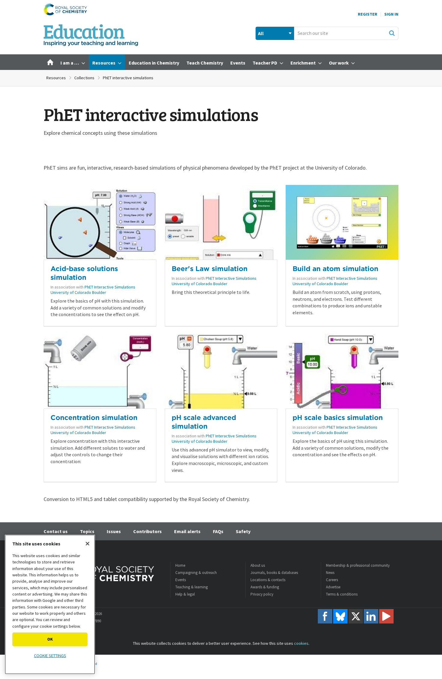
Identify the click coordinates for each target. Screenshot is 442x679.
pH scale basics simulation (338, 417)
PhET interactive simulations (128, 77)
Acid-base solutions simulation (84, 273)
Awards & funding (264, 587)
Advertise (333, 587)
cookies (301, 643)
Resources (56, 77)
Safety (243, 531)
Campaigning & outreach (196, 572)
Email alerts (187, 531)
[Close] (87, 543)
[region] (50, 604)
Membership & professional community (358, 565)
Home (180, 565)
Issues (114, 531)
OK (50, 639)
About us (257, 565)
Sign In (391, 14)
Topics (87, 531)
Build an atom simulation (335, 268)
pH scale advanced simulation (204, 421)
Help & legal (185, 594)
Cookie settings (50, 655)
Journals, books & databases (274, 572)
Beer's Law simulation (209, 268)
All (261, 33)
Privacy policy (261, 594)
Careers (332, 579)
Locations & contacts (267, 579)
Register (367, 14)
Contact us (56, 531)
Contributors (147, 531)
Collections (84, 77)
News (330, 572)
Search (392, 33)
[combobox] (346, 33)
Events (180, 579)
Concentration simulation (94, 417)
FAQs (218, 531)
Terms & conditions (342, 594)
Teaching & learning (191, 587)
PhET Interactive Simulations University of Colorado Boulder (93, 289)
